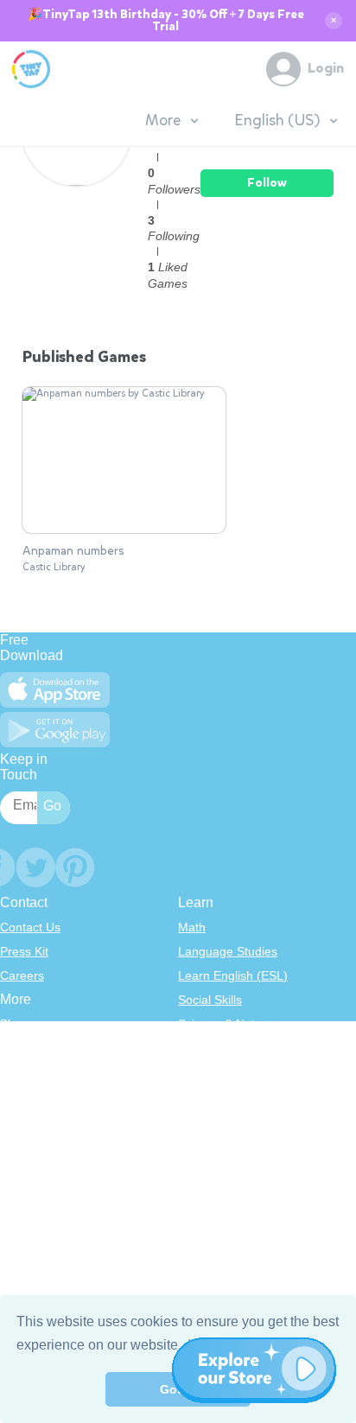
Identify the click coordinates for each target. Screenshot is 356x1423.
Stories (197, 1072)
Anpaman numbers (73, 551)
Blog (12, 1024)
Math (192, 927)
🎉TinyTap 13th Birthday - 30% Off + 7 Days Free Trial (166, 21)
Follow (267, 183)
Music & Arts (211, 1096)
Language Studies (227, 951)
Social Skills (210, 1000)
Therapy (201, 1145)
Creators (24, 1121)
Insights (21, 1096)
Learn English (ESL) (233, 975)
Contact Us (30, 927)
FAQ (12, 1072)
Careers (22, 975)
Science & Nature (225, 1024)
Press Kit (24, 951)
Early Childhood (221, 1048)
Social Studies (216, 1121)
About (16, 1048)
